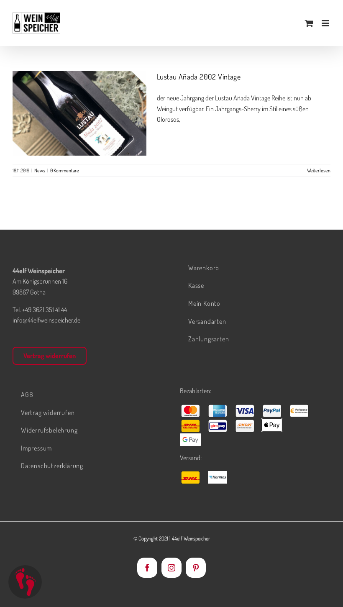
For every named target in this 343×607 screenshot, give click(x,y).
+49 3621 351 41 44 (44, 309)
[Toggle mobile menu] (326, 23)
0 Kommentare (64, 170)
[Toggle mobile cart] (309, 23)
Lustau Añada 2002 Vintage (79, 101)
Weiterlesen (318, 170)
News (79, 131)
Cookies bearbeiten (25, 582)
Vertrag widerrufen (49, 355)
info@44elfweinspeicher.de (46, 320)
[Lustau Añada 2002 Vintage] (79, 113)
